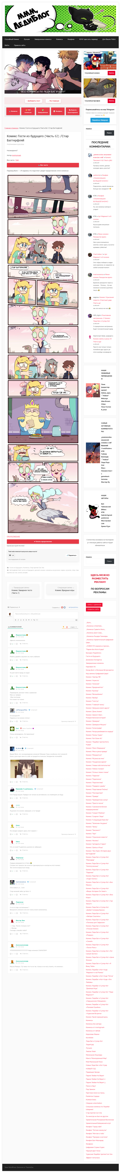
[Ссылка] (34, 620)
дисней (37, 570)
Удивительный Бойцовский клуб (98, 1123)
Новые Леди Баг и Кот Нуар (96, 1065)
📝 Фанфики (58, 111)
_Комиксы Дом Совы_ (94, 633)
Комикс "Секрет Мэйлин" (95, 813)
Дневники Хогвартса (94, 660)
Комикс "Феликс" (92, 841)
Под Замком (90, 1089)
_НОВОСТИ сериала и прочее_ (98, 646)
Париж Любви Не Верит (95, 1076)
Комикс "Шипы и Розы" (94, 847)
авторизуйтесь (73, 607)
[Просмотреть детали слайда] (43, 72)
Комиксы (59, 39)
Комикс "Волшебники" (94, 694)
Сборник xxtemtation (94, 1103)
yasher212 (96, 175)
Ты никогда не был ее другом (97, 1116)
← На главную (53, 101)
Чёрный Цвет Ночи (93, 1151)
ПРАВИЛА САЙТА (93, 609)
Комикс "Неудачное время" (96, 762)
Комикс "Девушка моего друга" (97, 708)
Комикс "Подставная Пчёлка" (97, 789)
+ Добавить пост (33, 101)
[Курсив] (18, 620)
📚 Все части (43, 165)
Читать (111, 73)
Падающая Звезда (93, 1072)
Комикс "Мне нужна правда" (96, 751)
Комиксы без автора (93, 1024)
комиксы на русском (53, 570)
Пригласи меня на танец (95, 1093)
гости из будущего (27, 570)
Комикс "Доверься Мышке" (96, 725)
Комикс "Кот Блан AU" (94, 738)
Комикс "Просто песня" (94, 803)
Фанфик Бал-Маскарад (94, 1140)
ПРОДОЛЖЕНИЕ (13, 536)
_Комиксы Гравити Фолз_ (95, 629)
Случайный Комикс (12, 39)
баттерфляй (14, 570)
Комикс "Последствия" (94, 793)
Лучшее (27, 39)
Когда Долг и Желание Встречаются (100, 670)
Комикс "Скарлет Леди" (95, 816)
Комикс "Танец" (91, 827)
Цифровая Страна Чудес (95, 1147)
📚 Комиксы (13, 111)
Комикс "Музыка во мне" (95, 758)
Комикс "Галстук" (92, 701)
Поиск (109, 561)
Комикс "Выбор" (92, 698)
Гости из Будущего (16, 568)
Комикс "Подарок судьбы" (95, 786)
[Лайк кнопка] (10, 555)
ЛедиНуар (90, 1044)
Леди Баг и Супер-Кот (94, 1041)
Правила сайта (19, 45)
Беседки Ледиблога (93, 653)
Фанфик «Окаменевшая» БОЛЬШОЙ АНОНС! (100, 178)
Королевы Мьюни (92, 1034)
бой (19, 570)
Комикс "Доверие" (93, 721)
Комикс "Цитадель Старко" (96, 844)
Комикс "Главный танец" (95, 705)
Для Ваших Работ (109, 39)
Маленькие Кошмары (94, 1055)
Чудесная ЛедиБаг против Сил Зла (99, 1154)
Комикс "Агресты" (92, 680)
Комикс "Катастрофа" (94, 728)
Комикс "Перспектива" (94, 782)
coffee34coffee (21, 710)
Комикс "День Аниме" (94, 711)
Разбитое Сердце (92, 1096)
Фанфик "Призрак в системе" (97, 1137)
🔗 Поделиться (71, 555)
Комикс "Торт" (91, 834)
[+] (37, 620)
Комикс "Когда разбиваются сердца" (99, 731)
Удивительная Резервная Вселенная (100, 1120)
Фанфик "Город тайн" (94, 1127)
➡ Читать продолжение (43, 541)
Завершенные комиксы (43, 39)
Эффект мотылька (93, 1158)
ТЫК (17, 160)
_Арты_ (89, 622)
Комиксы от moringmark (95, 1027)
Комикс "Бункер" (92, 691)
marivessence (21, 882)
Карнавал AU (91, 667)
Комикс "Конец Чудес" (94, 735)
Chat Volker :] (98, 254)
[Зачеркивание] (23, 620)
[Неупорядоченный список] (26, 620)
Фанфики (71, 39)
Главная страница (11, 128)
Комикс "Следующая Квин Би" (97, 820)
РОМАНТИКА (91, 1100)
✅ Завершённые (43, 111)
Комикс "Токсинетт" (93, 830)
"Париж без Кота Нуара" (95, 649)
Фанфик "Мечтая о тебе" (95, 1133)
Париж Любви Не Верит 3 (95, 1082)
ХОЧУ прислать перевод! (88, 39)
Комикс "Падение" (93, 776)
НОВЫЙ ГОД (91, 1069)
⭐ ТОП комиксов (28, 111)
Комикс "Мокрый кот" (94, 755)
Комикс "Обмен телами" (95, 769)
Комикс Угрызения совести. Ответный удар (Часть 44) (103, 300)
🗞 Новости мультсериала (73, 111)
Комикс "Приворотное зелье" (97, 800)
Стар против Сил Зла (37, 568)
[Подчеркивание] (21, 620)
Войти (7, 45)
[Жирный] (15, 620)
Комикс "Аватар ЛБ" (93, 677)
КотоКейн (89, 1038)
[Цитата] (29, 620)
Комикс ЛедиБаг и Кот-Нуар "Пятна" (99, 976)
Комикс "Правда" (92, 796)
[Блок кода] (31, 620)
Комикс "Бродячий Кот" (94, 687)
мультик (68, 570)
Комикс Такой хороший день (97, 1017)
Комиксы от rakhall (93, 1031)
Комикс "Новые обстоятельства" (98, 765)
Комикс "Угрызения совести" (97, 837)
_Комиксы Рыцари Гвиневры (97, 636)
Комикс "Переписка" (93, 779)
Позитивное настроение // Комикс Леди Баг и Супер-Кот (102, 318)
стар (73, 570)
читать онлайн (23, 573)
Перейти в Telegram (100, 120)
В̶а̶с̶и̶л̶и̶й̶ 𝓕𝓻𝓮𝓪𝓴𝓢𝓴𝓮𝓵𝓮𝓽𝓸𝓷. (24, 789)
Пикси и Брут (91, 1086)
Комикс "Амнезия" (93, 684)
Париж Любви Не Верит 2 (95, 1079)
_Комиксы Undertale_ (94, 626)
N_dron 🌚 (20, 748)
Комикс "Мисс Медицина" (95, 748)
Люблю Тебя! (91, 1051)
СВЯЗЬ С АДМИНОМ (94, 605)
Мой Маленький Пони (94, 1062)
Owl (17, 728)
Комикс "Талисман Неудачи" (96, 823)
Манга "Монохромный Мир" (96, 1058)
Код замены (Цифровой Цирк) (97, 673)
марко (63, 570)
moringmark (16, 155)
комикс (42, 570)
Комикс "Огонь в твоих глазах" (97, 772)
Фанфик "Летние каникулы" (96, 1130)
